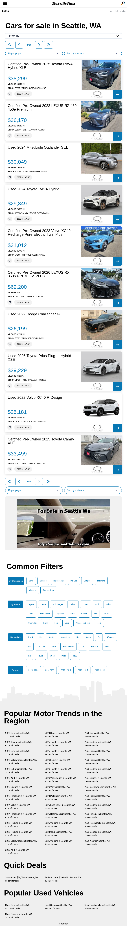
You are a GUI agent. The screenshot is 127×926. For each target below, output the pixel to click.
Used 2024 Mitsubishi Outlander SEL (38, 147)
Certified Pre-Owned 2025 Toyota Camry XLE (41, 441)
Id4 (29, 646)
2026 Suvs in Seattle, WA (17, 753)
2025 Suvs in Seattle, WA (17, 735)
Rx (40, 637)
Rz (29, 656)
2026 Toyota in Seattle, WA (58, 753)
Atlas (52, 656)
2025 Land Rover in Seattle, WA (60, 806)
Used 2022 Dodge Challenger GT (35, 314)
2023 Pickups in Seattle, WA (98, 815)
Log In (111, 11)
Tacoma (41, 646)
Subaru (73, 604)
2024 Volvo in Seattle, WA (17, 806)
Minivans (101, 581)
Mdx (107, 646)
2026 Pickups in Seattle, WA (18, 833)
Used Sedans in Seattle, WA (58, 907)
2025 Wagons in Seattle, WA (58, 824)
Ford (56, 623)
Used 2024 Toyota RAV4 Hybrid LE (36, 189)
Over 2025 (49, 670)
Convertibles (48, 590)
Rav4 (30, 637)
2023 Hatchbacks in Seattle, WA (20, 797)
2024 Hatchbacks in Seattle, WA (20, 815)
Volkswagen (58, 604)
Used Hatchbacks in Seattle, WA (100, 907)
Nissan (84, 614)
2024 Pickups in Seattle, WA (58, 797)
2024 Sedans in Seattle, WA (98, 744)
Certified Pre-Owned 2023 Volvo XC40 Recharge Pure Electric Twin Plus (39, 232)
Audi (97, 604)
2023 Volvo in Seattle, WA (57, 788)
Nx (78, 637)
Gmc (72, 614)
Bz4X (54, 646)
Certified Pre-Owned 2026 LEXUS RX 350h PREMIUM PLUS (39, 274)
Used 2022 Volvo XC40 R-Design (35, 397)
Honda (85, 604)
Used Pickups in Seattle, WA (18, 916)
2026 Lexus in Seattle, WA (97, 797)
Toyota (31, 604)
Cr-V (82, 646)
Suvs (31, 581)
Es (99, 637)
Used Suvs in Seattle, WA (17, 907)
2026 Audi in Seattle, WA (17, 851)
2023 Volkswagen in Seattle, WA (60, 779)
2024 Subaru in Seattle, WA (98, 779)
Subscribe (120, 11)
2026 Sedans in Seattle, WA (98, 806)
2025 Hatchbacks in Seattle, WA (60, 815)
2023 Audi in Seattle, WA (17, 779)
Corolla (51, 637)
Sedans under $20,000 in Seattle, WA (63, 879)
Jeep (67, 623)
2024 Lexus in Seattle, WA (97, 753)
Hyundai (60, 614)
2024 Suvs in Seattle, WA (57, 735)
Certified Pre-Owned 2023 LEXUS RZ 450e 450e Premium (43, 107)
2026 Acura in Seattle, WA (97, 842)
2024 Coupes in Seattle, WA (58, 833)
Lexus (43, 604)
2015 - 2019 (66, 670)
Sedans (43, 581)
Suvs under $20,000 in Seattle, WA (22, 879)
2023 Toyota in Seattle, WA (58, 771)
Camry (88, 637)
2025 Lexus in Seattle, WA (97, 762)
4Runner (110, 637)
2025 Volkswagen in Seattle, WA (21, 762)
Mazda (106, 614)
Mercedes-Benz (83, 623)
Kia (95, 614)
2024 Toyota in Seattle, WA (18, 744)
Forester (94, 646)
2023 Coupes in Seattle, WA (98, 833)
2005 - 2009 (100, 670)
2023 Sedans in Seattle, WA (18, 788)
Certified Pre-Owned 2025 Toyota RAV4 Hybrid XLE (40, 66)
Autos (5, 11)
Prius (63, 656)
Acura (30, 614)
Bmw (45, 623)
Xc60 (75, 656)
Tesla (98, 623)
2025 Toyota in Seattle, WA (58, 744)
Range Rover (68, 646)
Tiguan (40, 656)
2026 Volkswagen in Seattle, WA (21, 842)
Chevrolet (32, 623)
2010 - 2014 (83, 670)
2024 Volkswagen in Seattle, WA (100, 788)
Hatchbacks (58, 581)
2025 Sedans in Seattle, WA (98, 771)
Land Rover (45, 614)
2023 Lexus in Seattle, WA (57, 762)
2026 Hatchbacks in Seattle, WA (100, 824)
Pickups (73, 581)
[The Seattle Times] (63, 3)
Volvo (108, 604)
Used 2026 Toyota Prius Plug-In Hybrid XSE (39, 357)
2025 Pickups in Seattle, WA (18, 824)
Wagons (32, 590)
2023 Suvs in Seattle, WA (97, 735)
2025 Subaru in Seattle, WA (18, 771)
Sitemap (63, 923)
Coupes (87, 581)
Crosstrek (65, 637)
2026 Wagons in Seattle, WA (58, 842)
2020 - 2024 (33, 670)
